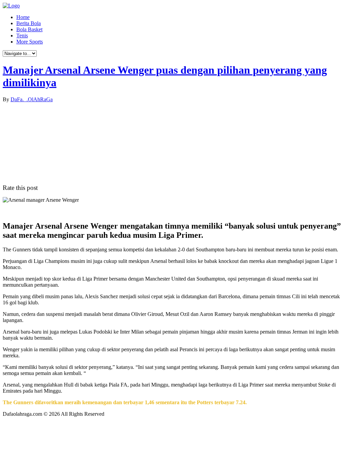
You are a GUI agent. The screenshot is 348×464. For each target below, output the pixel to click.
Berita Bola (28, 23)
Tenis (22, 35)
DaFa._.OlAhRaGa (32, 99)
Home (23, 17)
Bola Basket (29, 29)
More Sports (29, 41)
